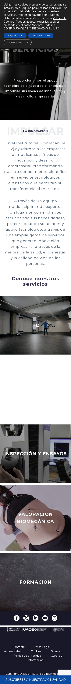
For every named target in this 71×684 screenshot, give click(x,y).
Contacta (18, 647)
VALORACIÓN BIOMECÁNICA (35, 517)
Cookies (36, 651)
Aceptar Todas (15, 35)
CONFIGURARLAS (17, 42)
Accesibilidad (13, 651)
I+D (35, 325)
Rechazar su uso (41, 35)
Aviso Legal (42, 647)
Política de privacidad (27, 655)
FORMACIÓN (36, 582)
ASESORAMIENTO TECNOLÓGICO (35, 389)
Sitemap (57, 651)
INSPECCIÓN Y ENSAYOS (35, 453)
